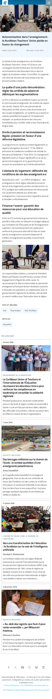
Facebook (8, 667)
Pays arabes (15, 310)
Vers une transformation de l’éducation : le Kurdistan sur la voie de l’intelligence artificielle (26, 540)
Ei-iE (4, 3)
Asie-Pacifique (31, 310)
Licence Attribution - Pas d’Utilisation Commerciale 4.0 (26, 685)
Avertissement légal (11, 690)
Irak (4, 310)
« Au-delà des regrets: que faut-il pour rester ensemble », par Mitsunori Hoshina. (26, 618)
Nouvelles (7, 324)
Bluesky (36, 667)
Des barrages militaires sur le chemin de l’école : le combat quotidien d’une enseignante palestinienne (26, 458)
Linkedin (43, 667)
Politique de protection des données (34, 690)
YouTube (22, 667)
